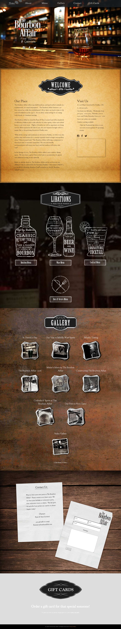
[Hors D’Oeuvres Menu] (60, 285)
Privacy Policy (72, 626)
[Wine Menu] (60, 262)
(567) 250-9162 (75, 612)
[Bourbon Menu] (26, 262)
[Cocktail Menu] (95, 262)
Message (85, 530)
